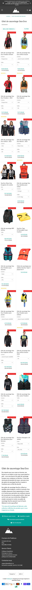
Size (2, 187)
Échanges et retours (7, 553)
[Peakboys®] (16, 10)
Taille (2, 62)
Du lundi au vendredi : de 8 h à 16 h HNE (12, 565)
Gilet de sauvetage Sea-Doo (19, 16)
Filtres (26, 29)
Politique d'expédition (7, 551)
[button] (8, 28)
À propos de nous (6, 541)
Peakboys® (9, 578)
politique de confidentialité (9, 556)
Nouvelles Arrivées (6, 544)
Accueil (8, 16)
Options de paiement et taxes (9, 555)
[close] (30, 3)
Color (18, 441)
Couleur (3, 56)
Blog (3, 543)
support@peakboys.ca (8, 563)
